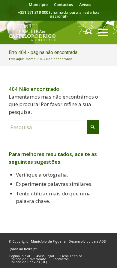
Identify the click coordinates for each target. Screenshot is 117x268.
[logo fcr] (48, 32)
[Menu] (100, 32)
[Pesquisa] (86, 32)
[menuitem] (38, 4)
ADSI (102, 241)
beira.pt (30, 248)
